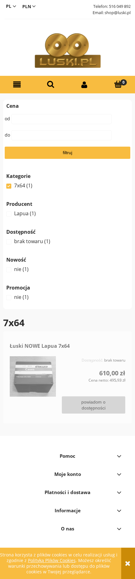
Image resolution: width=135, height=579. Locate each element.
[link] (67, 185)
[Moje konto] (84, 84)
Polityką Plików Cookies (52, 560)
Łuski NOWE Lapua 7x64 (40, 345)
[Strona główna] (67, 51)
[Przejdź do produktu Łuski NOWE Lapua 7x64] (33, 376)
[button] (17, 84)
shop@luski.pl (118, 12)
